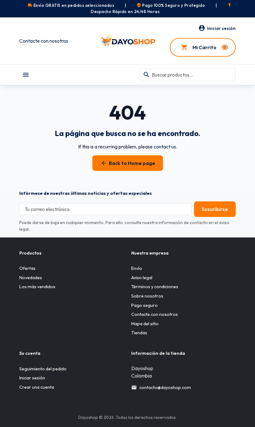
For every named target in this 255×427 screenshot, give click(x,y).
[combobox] (187, 74)
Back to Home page (128, 163)
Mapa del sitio (145, 323)
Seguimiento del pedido (43, 369)
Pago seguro (144, 305)
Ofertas (27, 268)
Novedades (30, 277)
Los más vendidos (37, 286)
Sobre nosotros (147, 296)
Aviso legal (141, 277)
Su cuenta (29, 353)
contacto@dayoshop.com (165, 387)
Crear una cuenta (36, 387)
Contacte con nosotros (43, 41)
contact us (165, 146)
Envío (136, 268)
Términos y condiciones (154, 286)
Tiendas (139, 333)
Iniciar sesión (32, 378)
